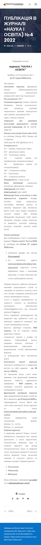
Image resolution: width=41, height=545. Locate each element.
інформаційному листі (19, 483)
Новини (20, 46)
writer (10, 46)
